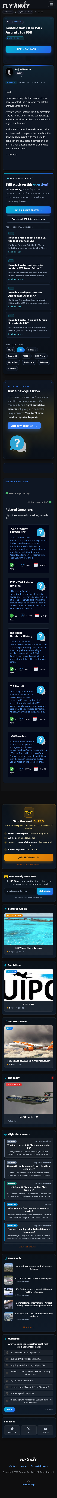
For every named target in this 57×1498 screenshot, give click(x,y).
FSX (20, 349)
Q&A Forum (8, 12)
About (24, 1466)
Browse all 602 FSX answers (28, 219)
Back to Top (28, 1484)
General (40, 12)
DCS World (40, 356)
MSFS (10, 349)
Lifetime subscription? (37, 502)
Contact (13, 1466)
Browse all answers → (29, 1247)
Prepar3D (12, 356)
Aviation (44, 362)
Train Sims (29, 362)
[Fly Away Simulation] (24, 4)
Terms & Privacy (39, 1466)
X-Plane (32, 349)
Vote (9, 1409)
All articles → (29, 1327)
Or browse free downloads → (29, 864)
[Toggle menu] (51, 4)
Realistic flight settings (19, 493)
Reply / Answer (26, 49)
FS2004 (26, 356)
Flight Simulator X (25, 12)
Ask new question (24, 425)
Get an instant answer (28, 209)
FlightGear (13, 362)
